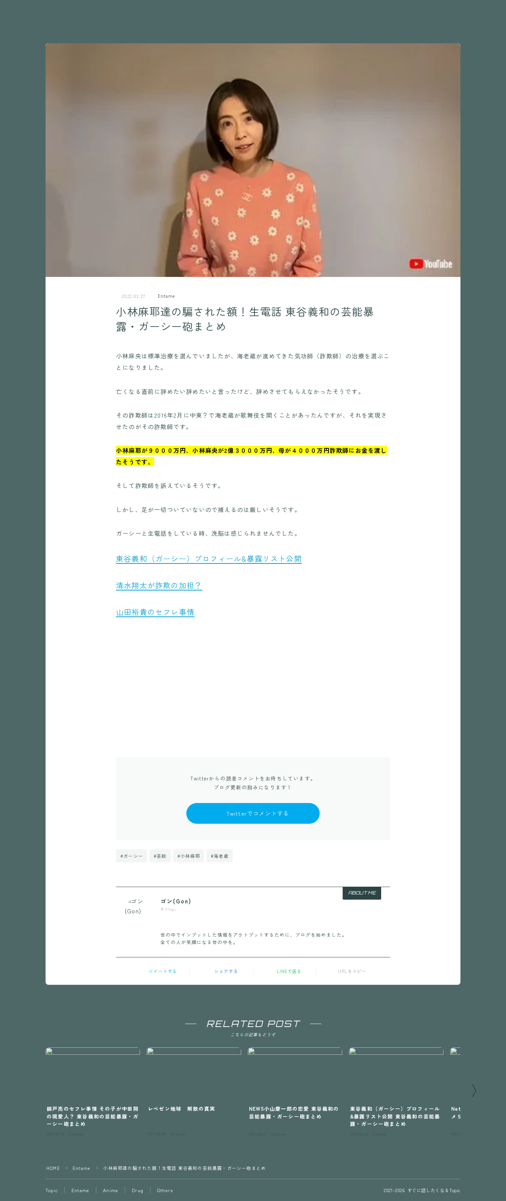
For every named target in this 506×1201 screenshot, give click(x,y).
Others (165, 1190)
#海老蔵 (220, 856)
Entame (166, 295)
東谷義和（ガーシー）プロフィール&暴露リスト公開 (209, 558)
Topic (52, 1190)
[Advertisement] (253, 683)
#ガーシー (131, 856)
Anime (110, 1190)
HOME (53, 1168)
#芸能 (160, 856)
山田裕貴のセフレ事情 (155, 611)
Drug (137, 1190)
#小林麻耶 (188, 856)
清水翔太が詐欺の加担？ (159, 585)
